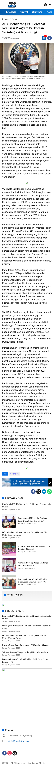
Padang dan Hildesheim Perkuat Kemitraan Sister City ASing (32, 519)
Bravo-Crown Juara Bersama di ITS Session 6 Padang (26, 645)
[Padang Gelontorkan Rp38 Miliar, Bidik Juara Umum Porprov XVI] (9, 582)
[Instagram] (9, 753)
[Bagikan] (49, 38)
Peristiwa (15, 474)
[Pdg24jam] (12, 4)
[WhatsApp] (49, 491)
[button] (45, 4)
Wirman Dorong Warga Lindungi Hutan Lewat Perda (33, 564)
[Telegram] (44, 491)
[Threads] (14, 753)
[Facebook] (33, 491)
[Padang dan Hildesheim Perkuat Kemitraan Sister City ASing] (9, 521)
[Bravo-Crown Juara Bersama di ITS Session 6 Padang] (9, 549)
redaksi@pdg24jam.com (18, 741)
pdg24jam (6, 37)
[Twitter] (38, 491)
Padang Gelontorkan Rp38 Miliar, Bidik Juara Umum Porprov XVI (33, 580)
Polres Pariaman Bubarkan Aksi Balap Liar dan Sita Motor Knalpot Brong (24, 636)
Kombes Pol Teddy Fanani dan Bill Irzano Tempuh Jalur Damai (27, 617)
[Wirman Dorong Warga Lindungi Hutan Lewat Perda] (9, 565)
